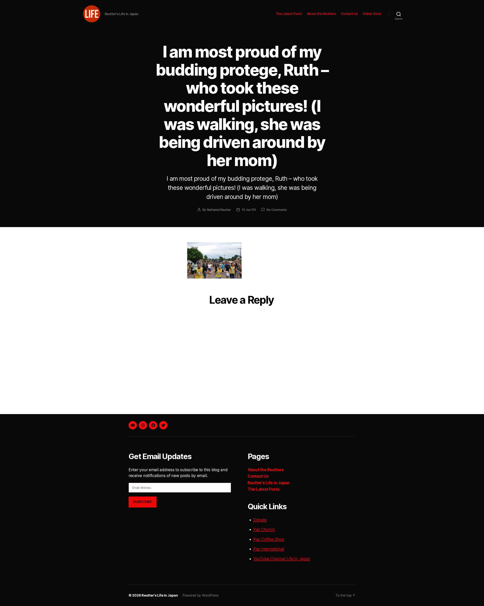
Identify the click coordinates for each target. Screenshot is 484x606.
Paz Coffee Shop (268, 539)
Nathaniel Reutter (219, 210)
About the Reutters (321, 14)
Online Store (372, 14)
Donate (259, 520)
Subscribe (142, 502)
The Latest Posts (289, 14)
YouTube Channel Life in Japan (281, 558)
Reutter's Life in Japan (160, 595)
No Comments (276, 210)
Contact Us (349, 14)
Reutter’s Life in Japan (268, 482)
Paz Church (264, 529)
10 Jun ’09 (249, 210)
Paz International (268, 549)
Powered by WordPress (200, 595)
